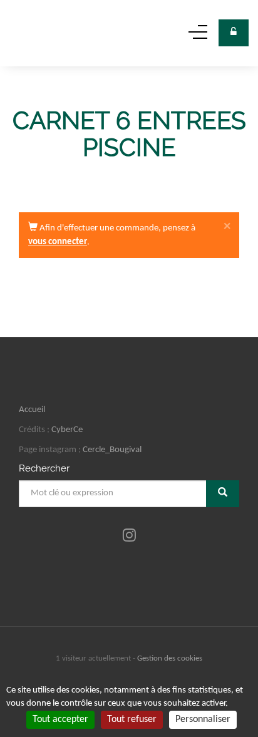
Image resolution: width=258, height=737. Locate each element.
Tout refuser (132, 719)
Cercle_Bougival (112, 450)
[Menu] (197, 36)
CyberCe (67, 430)
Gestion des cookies (169, 658)
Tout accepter (60, 719)
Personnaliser (202, 719)
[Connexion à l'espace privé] (234, 32)
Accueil (32, 410)
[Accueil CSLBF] (32, 33)
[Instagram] (129, 536)
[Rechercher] (222, 493)
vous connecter (57, 242)
